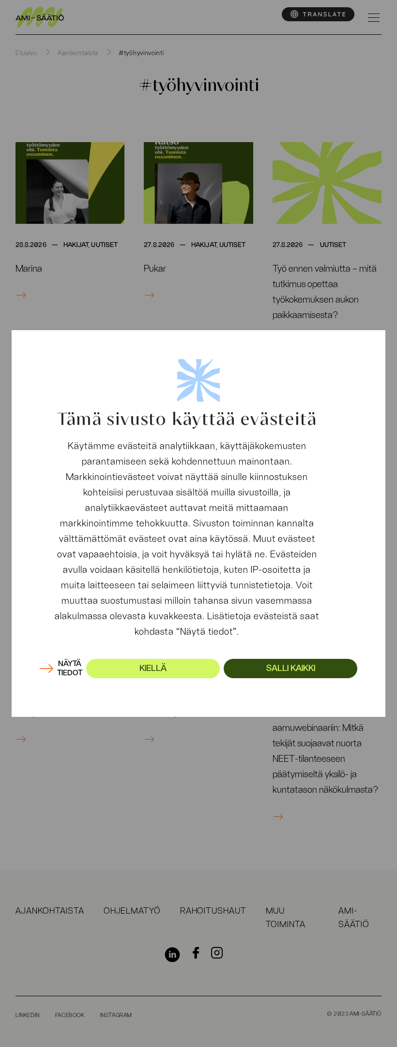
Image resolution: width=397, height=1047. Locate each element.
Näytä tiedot (69, 668)
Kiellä (153, 668)
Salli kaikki (290, 668)
